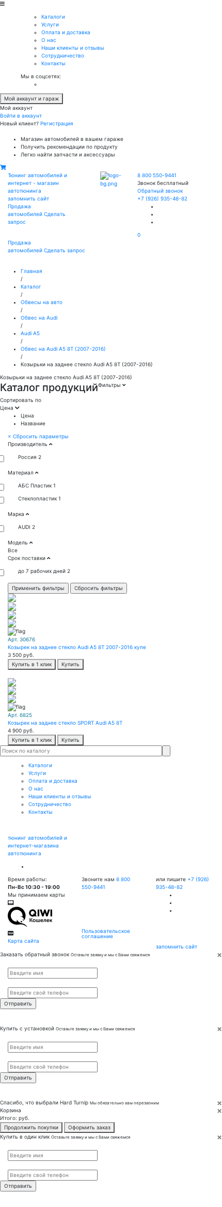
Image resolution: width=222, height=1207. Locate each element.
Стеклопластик (37, 498)
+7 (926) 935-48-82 (162, 198)
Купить (70, 664)
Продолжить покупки (31, 1127)
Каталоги (53, 16)
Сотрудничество (62, 55)
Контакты (53, 63)
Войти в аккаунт (21, 115)
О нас (48, 40)
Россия (27, 457)
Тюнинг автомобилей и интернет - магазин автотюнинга (37, 183)
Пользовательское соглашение (106, 933)
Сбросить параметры (38, 436)
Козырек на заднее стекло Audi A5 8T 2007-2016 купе (77, 647)
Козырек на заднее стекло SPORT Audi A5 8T (65, 723)
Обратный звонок (160, 191)
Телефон (16, 983)
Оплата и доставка (65, 32)
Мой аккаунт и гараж (31, 98)
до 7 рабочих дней (42, 571)
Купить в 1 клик (32, 664)
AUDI (24, 527)
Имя (12, 963)
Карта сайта (23, 941)
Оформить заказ (89, 1127)
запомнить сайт (28, 198)
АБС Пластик (35, 485)
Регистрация (56, 123)
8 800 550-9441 (157, 175)
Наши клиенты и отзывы (72, 48)
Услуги (50, 24)
